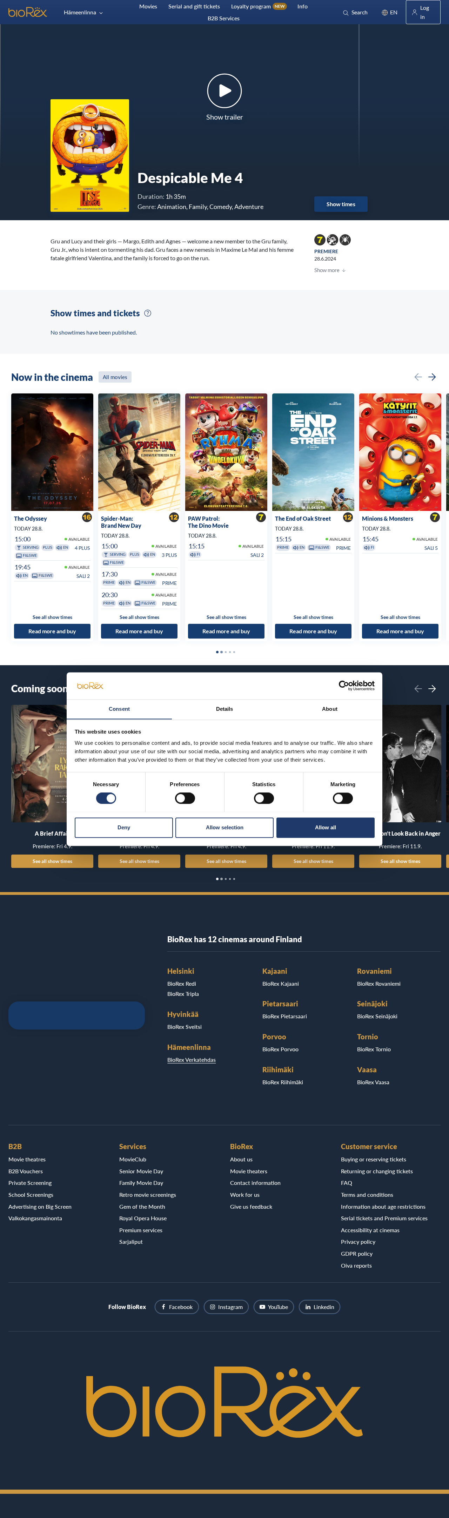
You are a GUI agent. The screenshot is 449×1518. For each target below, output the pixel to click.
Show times (341, 204)
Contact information (255, 1182)
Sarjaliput (131, 1241)
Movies (148, 6)
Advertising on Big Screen (40, 1206)
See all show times (52, 861)
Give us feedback (251, 1206)
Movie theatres (27, 1159)
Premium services (140, 1230)
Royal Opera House (143, 1218)
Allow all (325, 827)
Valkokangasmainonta (35, 1218)
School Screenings (30, 1194)
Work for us (245, 1194)
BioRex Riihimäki (282, 1082)
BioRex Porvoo (280, 1049)
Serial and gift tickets (194, 6)
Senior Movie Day (141, 1171)
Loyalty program (258, 6)
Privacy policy (358, 1241)
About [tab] (329, 709)
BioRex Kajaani (280, 983)
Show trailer (224, 117)
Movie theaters (248, 1171)
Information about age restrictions (383, 1206)
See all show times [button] (52, 617)
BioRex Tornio (374, 1049)
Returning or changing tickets (377, 1171)
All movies (115, 377)
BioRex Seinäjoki (377, 1016)
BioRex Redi (181, 983)
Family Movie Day (141, 1182)
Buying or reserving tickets (373, 1159)
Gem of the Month (142, 1206)
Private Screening (30, 1182)
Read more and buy (52, 631)
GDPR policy (357, 1253)
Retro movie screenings (147, 1194)
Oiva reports (356, 1265)
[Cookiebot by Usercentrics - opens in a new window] (344, 685)
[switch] (185, 798)
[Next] (432, 377)
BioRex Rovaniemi (379, 983)
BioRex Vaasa (373, 1082)
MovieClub (132, 1159)
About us (241, 1159)
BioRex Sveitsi (184, 1026)
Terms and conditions (367, 1194)
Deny (124, 827)
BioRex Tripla (183, 993)
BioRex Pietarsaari (284, 1016)
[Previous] (418, 377)
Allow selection (224, 827)
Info (302, 6)
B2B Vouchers (25, 1171)
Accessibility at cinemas (370, 1230)
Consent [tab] (119, 709)
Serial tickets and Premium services (384, 1218)
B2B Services (224, 18)
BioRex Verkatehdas (191, 1059)
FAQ (346, 1182)
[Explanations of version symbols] (147, 313)
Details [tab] (224, 709)
